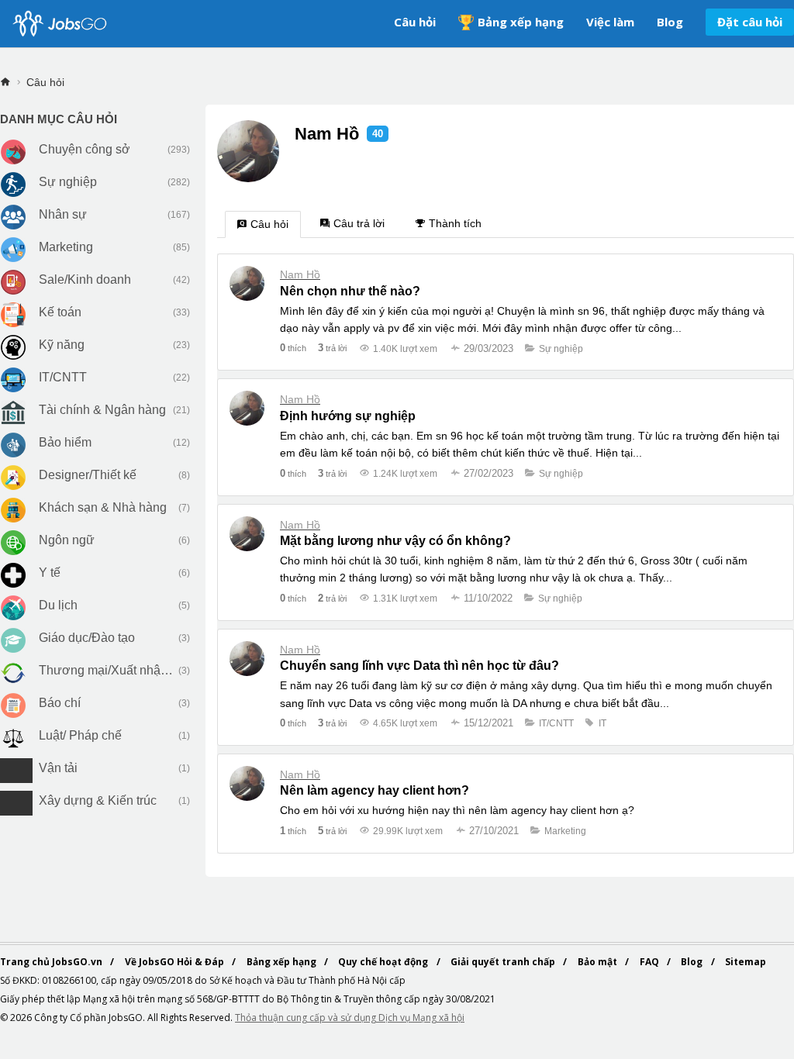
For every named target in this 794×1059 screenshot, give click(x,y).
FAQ (650, 961)
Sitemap (745, 961)
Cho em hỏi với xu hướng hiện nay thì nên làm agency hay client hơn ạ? (457, 810)
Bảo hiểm (65, 442)
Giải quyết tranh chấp (504, 961)
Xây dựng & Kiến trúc (98, 800)
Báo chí (60, 702)
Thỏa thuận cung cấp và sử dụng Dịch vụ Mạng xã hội (349, 1017)
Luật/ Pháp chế (80, 735)
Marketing (66, 247)
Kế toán (60, 312)
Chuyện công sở (84, 149)
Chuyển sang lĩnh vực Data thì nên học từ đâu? (419, 665)
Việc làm (610, 21)
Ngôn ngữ (67, 540)
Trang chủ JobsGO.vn (52, 961)
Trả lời (332, 348)
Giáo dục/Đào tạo (87, 637)
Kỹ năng (62, 344)
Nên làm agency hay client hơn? (374, 790)
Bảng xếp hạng (521, 21)
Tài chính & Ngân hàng (102, 409)
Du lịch (58, 605)
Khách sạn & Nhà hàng (103, 507)
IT (602, 723)
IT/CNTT (63, 377)
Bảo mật (599, 961)
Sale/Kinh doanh (85, 279)
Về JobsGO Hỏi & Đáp (175, 961)
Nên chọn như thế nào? (350, 291)
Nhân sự (63, 214)
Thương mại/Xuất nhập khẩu (106, 670)
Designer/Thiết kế (87, 474)
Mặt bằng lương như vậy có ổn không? (395, 540)
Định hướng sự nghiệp (348, 416)
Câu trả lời (359, 223)
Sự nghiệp (68, 181)
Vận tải (58, 767)
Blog (670, 21)
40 (377, 134)
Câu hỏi (415, 21)
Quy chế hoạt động (384, 961)
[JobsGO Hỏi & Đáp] (58, 24)
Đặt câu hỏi (749, 21)
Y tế (49, 572)
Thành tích (455, 223)
